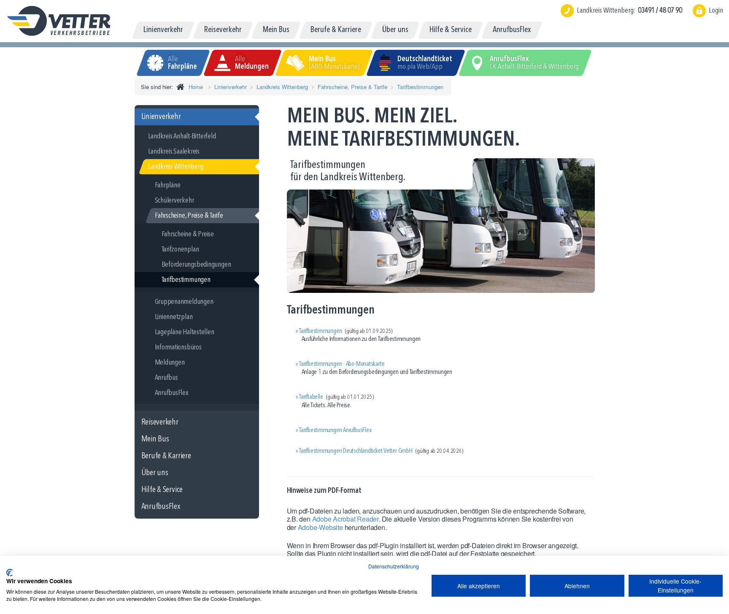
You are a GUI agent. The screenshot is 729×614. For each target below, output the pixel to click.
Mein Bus (155, 439)
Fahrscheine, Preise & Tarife (352, 87)
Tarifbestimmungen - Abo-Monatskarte (341, 364)
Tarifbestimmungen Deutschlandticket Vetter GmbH (356, 451)
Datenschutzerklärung (393, 566)
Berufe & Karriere (166, 456)
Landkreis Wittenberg (282, 87)
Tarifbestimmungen (420, 87)
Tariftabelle (311, 397)
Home (196, 87)
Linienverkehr (230, 87)
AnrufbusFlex (161, 507)
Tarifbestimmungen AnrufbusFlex (335, 430)
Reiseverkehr (159, 422)
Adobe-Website (320, 527)
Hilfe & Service (162, 490)
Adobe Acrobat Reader (345, 519)
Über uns (154, 473)
